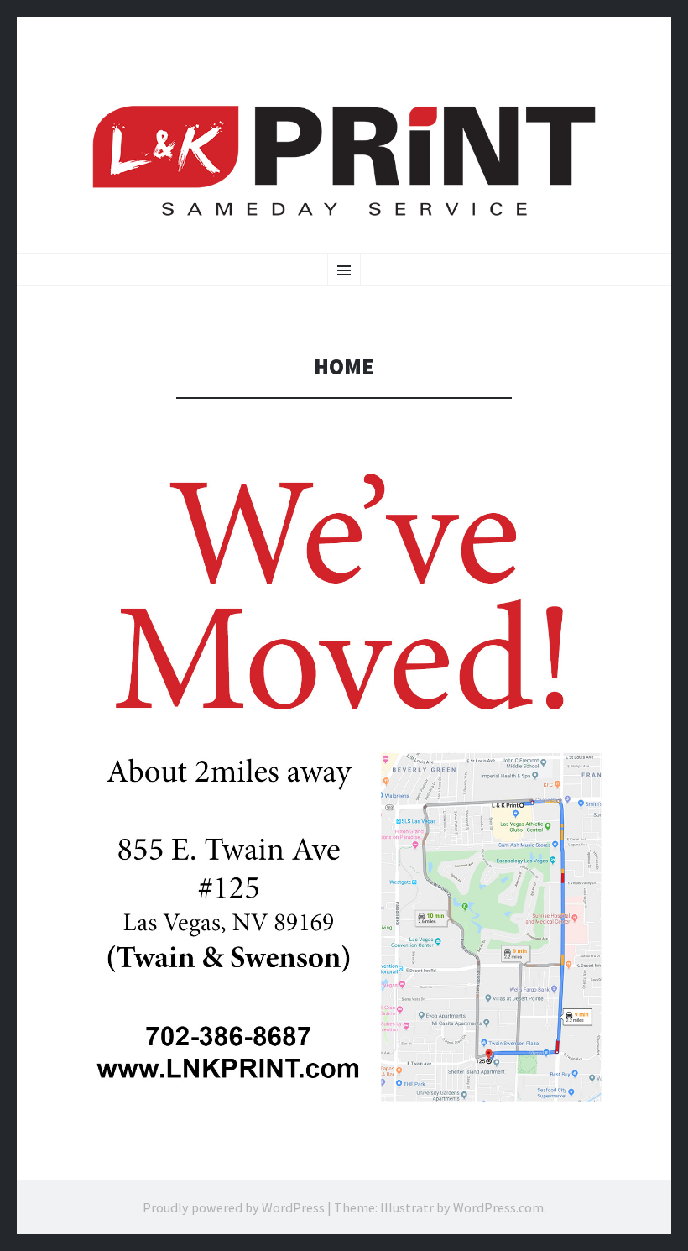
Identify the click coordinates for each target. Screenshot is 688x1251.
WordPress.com (498, 1207)
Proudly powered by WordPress (234, 1207)
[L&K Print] (344, 162)
